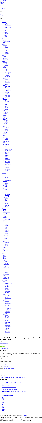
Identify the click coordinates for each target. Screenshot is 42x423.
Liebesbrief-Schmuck (7, 75)
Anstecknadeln (5, 35)
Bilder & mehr (5, 62)
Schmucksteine (4, 411)
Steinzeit (6, 87)
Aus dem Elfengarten (7, 76)
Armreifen (6, 33)
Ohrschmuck (5, 103)
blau (5, 366)
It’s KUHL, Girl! (7, 167)
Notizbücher (4, 58)
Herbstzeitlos (6, 88)
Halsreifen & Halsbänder (8, 180)
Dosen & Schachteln (6, 69)
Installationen (6, 65)
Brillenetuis (6, 129)
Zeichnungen (5, 115)
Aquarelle (4, 40)
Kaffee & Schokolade (8, 164)
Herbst (4, 85)
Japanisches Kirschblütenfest (8, 149)
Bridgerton (6, 79)
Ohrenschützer (7, 47)
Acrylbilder (4, 39)
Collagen (6, 64)
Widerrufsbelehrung (4, 403)
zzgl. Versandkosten (4, 343)
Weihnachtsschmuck (7, 96)
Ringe (4, 34)
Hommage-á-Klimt (7, 89)
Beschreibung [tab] (3, 347)
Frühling (4, 147)
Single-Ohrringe (7, 31)
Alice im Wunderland (7, 152)
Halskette (31, 376)
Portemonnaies (7, 53)
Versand (3, 399)
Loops (6, 50)
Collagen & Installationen (6, 41)
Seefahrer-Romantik (7, 95)
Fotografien (4, 57)
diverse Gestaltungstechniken (7, 368)
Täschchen (6, 54)
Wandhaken (4, 67)
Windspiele (4, 68)
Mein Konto (1, 14)
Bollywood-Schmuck (7, 83)
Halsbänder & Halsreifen (8, 27)
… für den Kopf (5, 45)
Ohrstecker (6, 30)
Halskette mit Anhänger (36, 376)
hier (3, 418)
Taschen (4, 126)
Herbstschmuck (13, 377)
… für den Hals (5, 48)
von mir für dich (4, 22)
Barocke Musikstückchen (8, 72)
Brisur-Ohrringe (7, 29)
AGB (2, 400)
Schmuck (3, 98)
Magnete (4, 60)
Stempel (4, 135)
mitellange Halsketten (7, 25)
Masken (4, 42)
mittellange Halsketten (8, 178)
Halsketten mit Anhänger (8, 26)
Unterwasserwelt (7, 158)
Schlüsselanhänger (5, 59)
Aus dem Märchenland (8, 169)
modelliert (12, 368)
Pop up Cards (5, 118)
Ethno (4, 375)
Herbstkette (8, 377)
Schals (6, 49)
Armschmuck (5, 32)
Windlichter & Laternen (6, 144)
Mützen (6, 121)
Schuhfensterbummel (7, 82)
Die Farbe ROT (7, 80)
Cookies (3, 406)
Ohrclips (6, 106)
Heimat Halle (6, 84)
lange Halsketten (7, 101)
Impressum (3, 398)
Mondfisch (3, 407)
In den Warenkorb (2, 346)
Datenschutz (3, 409)
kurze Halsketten (7, 24)
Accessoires (3, 44)
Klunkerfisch (5, 370)
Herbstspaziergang (7, 161)
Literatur (4, 43)
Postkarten (4, 56)
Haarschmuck (5, 37)
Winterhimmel (7, 92)
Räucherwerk (5, 70)
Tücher (6, 124)
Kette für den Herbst (22, 377)
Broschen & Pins (7, 36)
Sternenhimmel (7, 155)
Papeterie (3, 55)
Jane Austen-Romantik (8, 74)
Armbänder (6, 109)
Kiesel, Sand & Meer (7, 86)
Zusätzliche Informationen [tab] (5, 348)
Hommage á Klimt (7, 325)
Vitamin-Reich (7, 81)
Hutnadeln (6, 112)
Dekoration (3, 61)
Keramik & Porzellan (6, 141)
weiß (4, 366)
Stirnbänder (6, 46)
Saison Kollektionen (4, 146)
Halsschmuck (5, 23)
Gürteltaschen (6, 52)
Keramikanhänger (17, 377)
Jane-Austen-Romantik (8, 310)
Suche (1, 11)
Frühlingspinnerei (7, 282)
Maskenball (6, 94)
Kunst (2, 38)
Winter (4, 166)
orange (7, 366)
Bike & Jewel (6, 77)
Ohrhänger (6, 104)
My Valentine (6, 93)
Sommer (4, 78)
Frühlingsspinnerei (7, 73)
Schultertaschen (7, 127)
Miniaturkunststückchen (8, 90)
